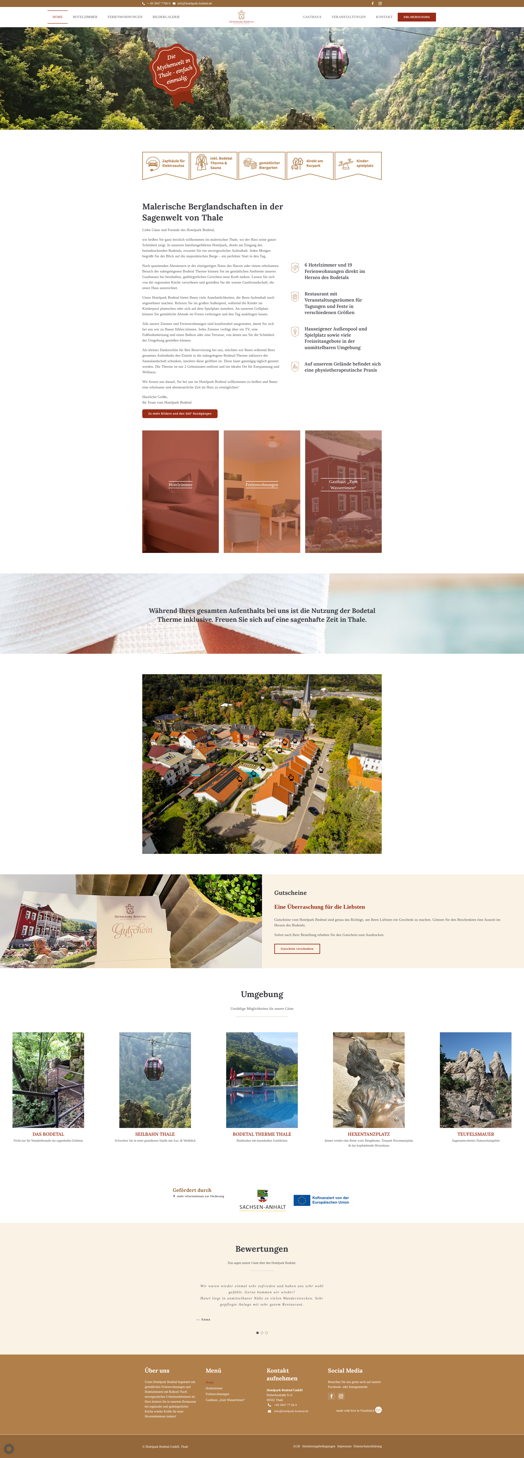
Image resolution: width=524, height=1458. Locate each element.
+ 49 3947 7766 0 (159, 3)
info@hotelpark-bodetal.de (194, 3)
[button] (244, 743)
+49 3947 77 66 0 (286, 1398)
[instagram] (380, 3)
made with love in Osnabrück (355, 1404)
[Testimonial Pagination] (257, 1326)
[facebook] (372, 3)
